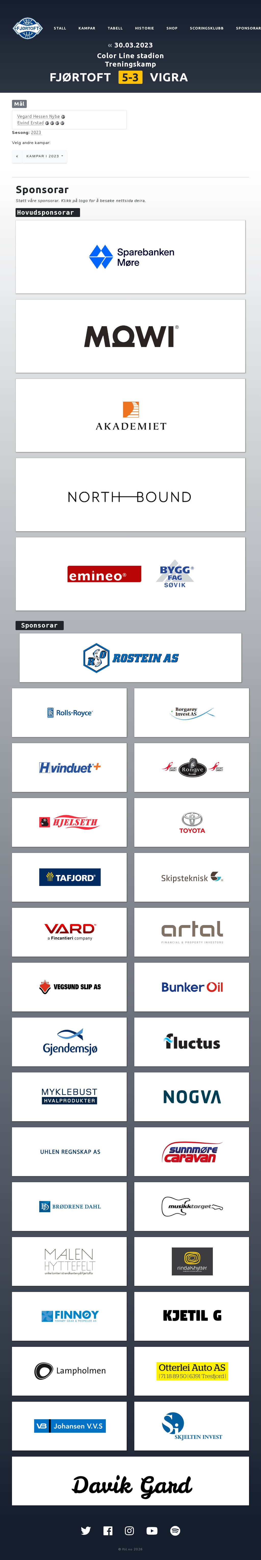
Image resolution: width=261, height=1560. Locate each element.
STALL (60, 28)
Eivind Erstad (30, 122)
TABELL (115, 28)
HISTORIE (144, 28)
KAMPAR (87, 28)
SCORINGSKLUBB (207, 28)
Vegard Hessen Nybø (38, 116)
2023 (36, 132)
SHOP (172, 28)
